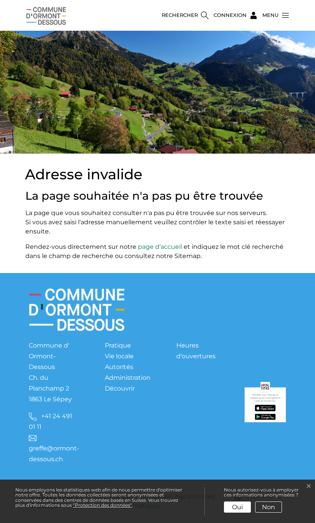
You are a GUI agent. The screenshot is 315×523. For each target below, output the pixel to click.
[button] (273, 15)
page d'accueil (160, 246)
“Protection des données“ (102, 505)
